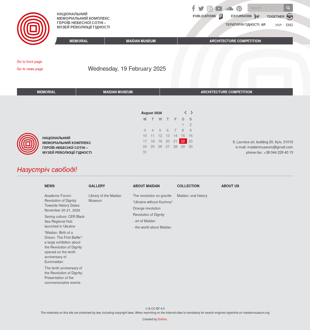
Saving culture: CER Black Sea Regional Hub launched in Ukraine (65, 221)
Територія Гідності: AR (245, 24)
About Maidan (146, 185)
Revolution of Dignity (148, 214)
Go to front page (29, 61)
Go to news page (30, 68)
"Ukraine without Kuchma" (153, 201)
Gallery (97, 185)
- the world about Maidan (152, 227)
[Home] (37, 32)
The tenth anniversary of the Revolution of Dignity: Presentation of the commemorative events (64, 275)
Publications (204, 16)
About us (230, 185)
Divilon (162, 319)
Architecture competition (235, 40)
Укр (278, 24)
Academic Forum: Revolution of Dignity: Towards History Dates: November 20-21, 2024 (62, 202)
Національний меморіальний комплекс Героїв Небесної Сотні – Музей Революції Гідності (83, 20)
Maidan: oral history (192, 195)
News (49, 185)
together (275, 16)
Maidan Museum (141, 40)
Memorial (79, 40)
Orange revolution (147, 208)
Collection (188, 185)
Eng (289, 24)
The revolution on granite (152, 195)
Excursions (241, 16)
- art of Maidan (144, 220)
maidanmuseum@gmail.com (270, 146)
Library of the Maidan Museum (105, 198)
